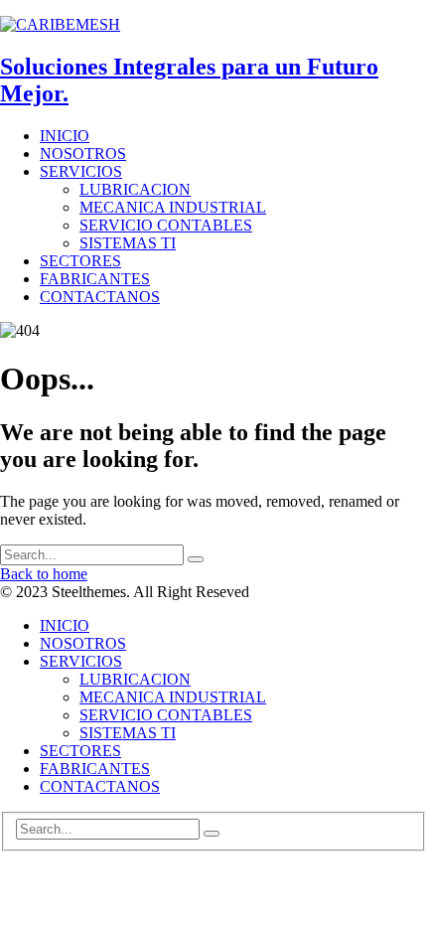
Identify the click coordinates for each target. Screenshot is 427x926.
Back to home (43, 573)
